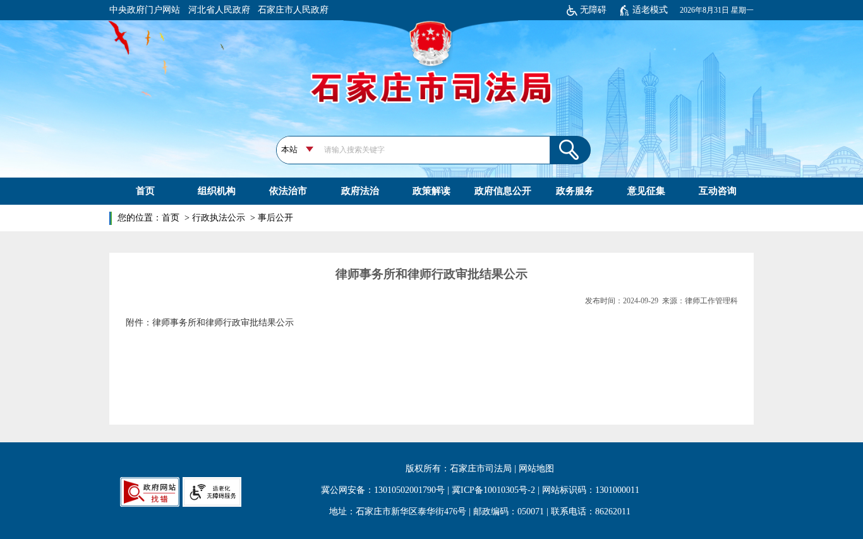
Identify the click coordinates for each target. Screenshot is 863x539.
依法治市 (288, 190)
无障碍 (593, 10)
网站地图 (536, 468)
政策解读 (431, 190)
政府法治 (360, 190)
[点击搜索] (570, 149)
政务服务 (575, 190)
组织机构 (217, 190)
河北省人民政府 (219, 10)
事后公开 (275, 217)
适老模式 (650, 10)
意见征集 (646, 190)
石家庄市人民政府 (293, 10)
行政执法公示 (220, 217)
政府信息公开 (502, 190)
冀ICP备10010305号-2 (493, 490)
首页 (145, 190)
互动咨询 (718, 190)
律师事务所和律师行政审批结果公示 (223, 322)
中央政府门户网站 (144, 10)
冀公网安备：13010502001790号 (383, 490)
